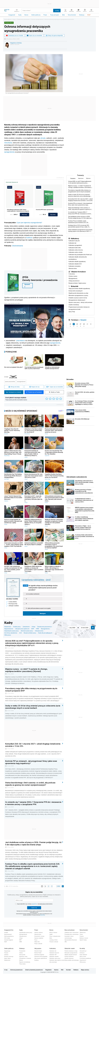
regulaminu (34, 903)
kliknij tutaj (42, 915)
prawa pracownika (10, 381)
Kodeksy (36, 960)
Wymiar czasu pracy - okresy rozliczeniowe (80, 302)
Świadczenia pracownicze (23, 19)
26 (77, 324)
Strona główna (7, 19)
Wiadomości (7, 626)
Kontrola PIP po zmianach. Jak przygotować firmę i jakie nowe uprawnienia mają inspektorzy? (80, 204)
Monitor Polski (37, 952)
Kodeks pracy (17, 626)
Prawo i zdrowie (38, 943)
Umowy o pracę (73, 276)
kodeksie (29, 237)
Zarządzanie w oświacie (25, 958)
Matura (21, 960)
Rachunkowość (8, 934)
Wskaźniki (74, 286)
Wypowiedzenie (8, 628)
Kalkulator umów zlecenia (76, 250)
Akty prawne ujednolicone (40, 958)
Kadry (20, 15)
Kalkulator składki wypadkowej (77, 261)
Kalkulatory (75, 238)
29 (87, 324)
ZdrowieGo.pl (83, 951)
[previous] (42, 886)
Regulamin (48, 970)
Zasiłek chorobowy (74, 304)
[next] (63, 886)
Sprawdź (27, 285)
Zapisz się (34, 907)
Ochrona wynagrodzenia (37, 19)
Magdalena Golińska (16, 43)
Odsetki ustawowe (69, 958)
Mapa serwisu (85, 970)
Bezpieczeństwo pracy (30, 633)
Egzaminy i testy (23, 956)
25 (73, 324)
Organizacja (7, 951)
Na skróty (82, 948)
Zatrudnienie (26, 626)
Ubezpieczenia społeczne (22, 628)
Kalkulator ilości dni (54, 952)
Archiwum (82, 952)
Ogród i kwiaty (83, 940)
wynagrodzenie (55, 343)
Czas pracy (72, 274)
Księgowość (12, 15)
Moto (63, 15)
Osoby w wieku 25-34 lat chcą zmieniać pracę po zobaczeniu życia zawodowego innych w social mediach (79, 195)
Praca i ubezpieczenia (55, 936)
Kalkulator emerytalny (75, 266)
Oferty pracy (7, 635)
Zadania (6, 954)
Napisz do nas (35, 386)
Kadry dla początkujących (45, 633)
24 (70, 324)
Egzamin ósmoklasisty (24, 962)
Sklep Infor (37, 941)
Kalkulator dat (72, 243)
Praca (35, 940)
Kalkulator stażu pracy (55, 958)
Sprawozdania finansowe (71, 940)
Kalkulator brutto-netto (75, 247)
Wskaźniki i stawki (70, 948)
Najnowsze (80, 178)
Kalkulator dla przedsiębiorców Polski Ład (80, 254)
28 (84, 324)
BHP (32, 628)
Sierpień (83, 320)
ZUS (20, 633)
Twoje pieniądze (54, 15)
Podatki (6, 932)
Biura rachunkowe (70, 930)
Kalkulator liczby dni (74, 240)
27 (80, 324)
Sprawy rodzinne (38, 932)
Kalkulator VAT (53, 954)
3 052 (58, 886)
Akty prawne (37, 948)
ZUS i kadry (7, 938)
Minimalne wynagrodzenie (71, 952)
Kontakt (68, 970)
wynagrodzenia (9, 152)
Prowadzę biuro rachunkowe (72, 934)
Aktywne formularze (78, 272)
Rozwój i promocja (8, 956)
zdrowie (42, 138)
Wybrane (88, 178)
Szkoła (21, 952)
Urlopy (33, 626)
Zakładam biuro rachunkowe (72, 932)
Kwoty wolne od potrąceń (75, 291)
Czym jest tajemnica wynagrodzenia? (29, 222)
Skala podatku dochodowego (72, 960)
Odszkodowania (17, 246)
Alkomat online (73, 268)
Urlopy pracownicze (74, 280)
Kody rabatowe (83, 954)
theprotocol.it (83, 960)
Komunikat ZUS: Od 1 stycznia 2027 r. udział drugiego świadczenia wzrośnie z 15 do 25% (80, 199)
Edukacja (81, 15)
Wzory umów (83, 956)
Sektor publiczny (35, 15)
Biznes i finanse (53, 932)
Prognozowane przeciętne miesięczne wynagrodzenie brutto (79, 308)
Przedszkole (22, 951)
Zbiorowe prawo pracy (27, 630)
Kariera (56, 970)
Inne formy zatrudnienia (10, 633)
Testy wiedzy (22, 963)
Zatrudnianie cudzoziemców (77, 477)
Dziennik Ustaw (38, 951)
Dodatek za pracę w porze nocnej (78, 297)
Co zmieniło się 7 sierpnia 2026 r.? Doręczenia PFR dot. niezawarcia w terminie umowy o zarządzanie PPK (80, 213)
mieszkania (8, 143)
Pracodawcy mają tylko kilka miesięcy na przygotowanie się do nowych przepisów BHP (79, 191)
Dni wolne (70, 379)
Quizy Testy (72, 311)
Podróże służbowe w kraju (71, 951)
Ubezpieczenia (39, 630)
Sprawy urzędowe (38, 938)
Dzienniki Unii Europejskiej (40, 956)
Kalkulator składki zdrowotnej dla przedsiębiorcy (78, 258)
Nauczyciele (22, 954)
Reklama (75, 970)
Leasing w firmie (53, 940)
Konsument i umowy (39, 936)
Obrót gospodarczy (9, 936)
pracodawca (20, 340)
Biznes (26, 15)
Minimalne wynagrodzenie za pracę (78, 295)
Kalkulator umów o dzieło (75, 252)
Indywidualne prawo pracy (11, 630)
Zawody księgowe (8, 940)
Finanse (82, 936)
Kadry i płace (7, 958)
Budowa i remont (84, 938)
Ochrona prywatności (16, 970)
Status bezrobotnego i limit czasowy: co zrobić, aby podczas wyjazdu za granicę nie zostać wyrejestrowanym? (80, 208)
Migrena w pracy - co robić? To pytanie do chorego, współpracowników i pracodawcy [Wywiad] (79, 186)
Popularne (72, 178)
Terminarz (74, 320)
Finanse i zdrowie (54, 941)
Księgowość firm (8, 930)
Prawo (45, 15)
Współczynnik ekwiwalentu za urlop (78, 293)
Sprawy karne (37, 934)
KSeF (88, 15)
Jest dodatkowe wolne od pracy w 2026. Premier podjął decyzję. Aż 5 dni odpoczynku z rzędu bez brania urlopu (80, 217)
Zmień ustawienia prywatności (34, 970)
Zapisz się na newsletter (56, 386)
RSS (62, 970)
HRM (37, 628)
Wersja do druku (15, 386)
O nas (6, 970)
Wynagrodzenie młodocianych (77, 300)
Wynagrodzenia (73, 278)
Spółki (51, 934)
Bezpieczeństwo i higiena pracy (77, 283)
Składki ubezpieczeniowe (71, 954)
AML (66, 941)
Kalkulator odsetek (54, 956)
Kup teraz (24, 214)
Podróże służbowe (69, 956)
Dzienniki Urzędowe (39, 954)
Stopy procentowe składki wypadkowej (79, 288)
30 (90, 324)
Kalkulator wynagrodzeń (75, 245)
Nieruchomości (72, 15)
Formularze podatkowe (85, 958)
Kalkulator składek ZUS (75, 264)
